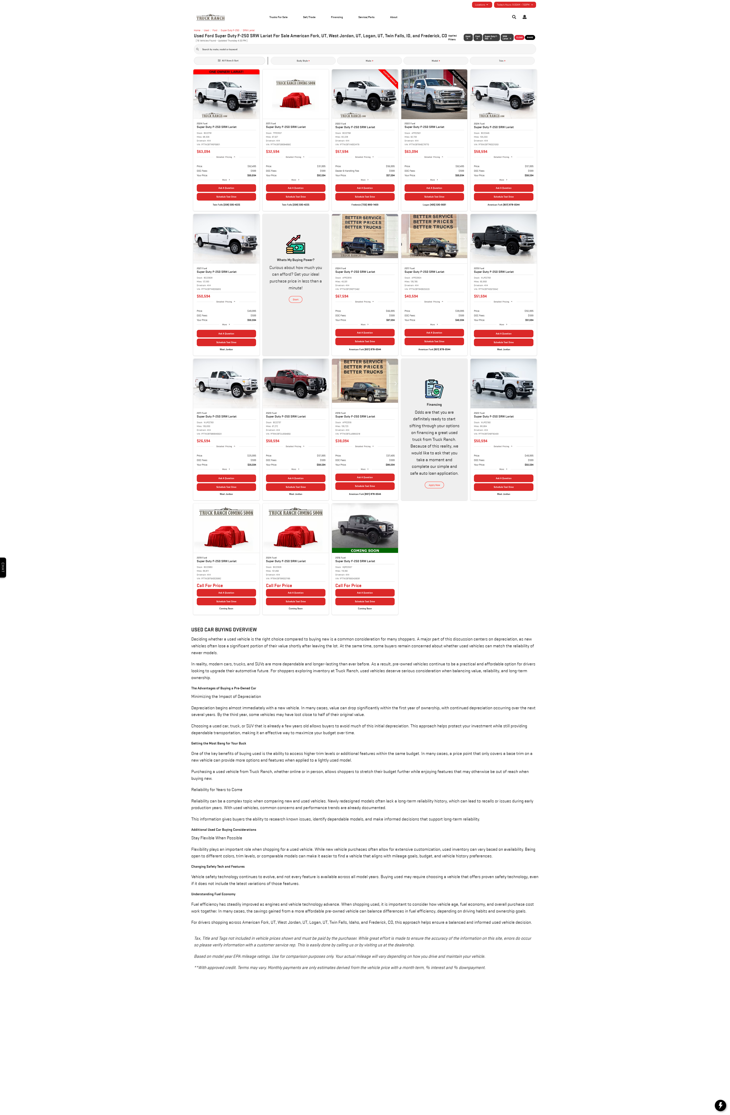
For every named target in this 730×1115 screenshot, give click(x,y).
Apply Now (434, 484)
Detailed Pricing (224, 157)
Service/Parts (366, 17)
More (224, 180)
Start (295, 299)
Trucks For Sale (278, 17)
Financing (337, 17)
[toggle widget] (720, 1105)
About (393, 17)
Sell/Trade (309, 17)
